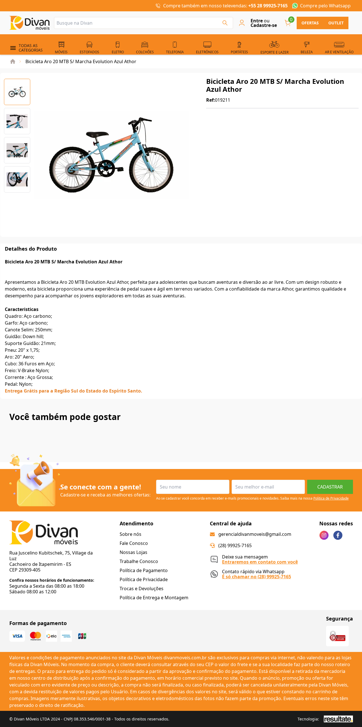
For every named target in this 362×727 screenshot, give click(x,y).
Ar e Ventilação (339, 52)
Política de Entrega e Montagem (154, 597)
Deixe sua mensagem (260, 559)
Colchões (145, 52)
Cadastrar (330, 487)
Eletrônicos (207, 52)
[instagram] (324, 535)
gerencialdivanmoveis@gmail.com (254, 534)
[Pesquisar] (225, 23)
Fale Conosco (134, 543)
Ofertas (310, 22)
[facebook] (337, 535)
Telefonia (175, 52)
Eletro (118, 52)
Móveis (61, 52)
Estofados (89, 52)
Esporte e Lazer (274, 52)
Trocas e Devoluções (141, 588)
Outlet (336, 22)
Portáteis (239, 52)
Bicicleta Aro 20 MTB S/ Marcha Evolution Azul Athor (80, 61)
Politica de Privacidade (331, 498)
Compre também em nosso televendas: (225, 6)
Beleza (307, 52)
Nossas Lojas (133, 552)
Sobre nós (130, 534)
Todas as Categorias (31, 48)
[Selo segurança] (337, 636)
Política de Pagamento (144, 570)
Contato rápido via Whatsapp (256, 573)
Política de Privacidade (144, 579)
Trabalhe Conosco (139, 561)
